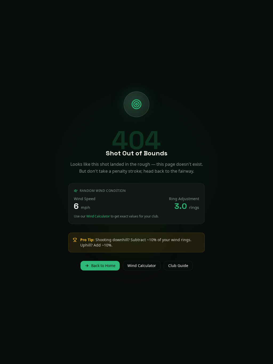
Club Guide (178, 265)
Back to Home (103, 265)
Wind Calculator (98, 216)
